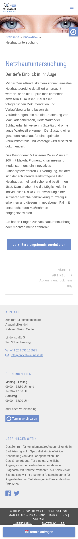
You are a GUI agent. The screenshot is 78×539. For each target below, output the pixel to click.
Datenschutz (53, 523)
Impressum (22, 523)
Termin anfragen (41, 532)
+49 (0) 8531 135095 (23, 350)
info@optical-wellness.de (27, 355)
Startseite (12, 37)
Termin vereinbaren (24, 418)
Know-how (30, 37)
